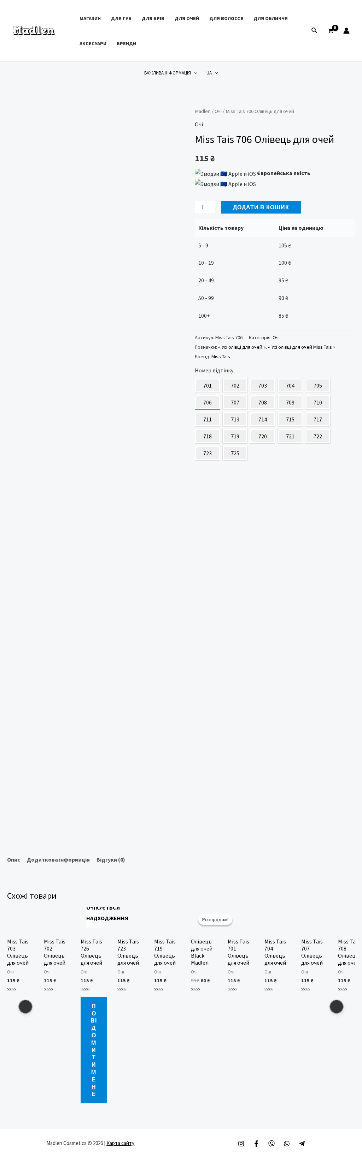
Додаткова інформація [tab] (58, 859)
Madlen (203, 111)
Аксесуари (93, 43)
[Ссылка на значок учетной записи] (346, 31)
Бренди (126, 43)
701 (207, 385)
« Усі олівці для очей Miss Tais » (301, 347)
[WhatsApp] (287, 1143)
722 (318, 436)
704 (290, 385)
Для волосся (226, 18)
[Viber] (271, 1143)
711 (207, 419)
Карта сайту (120, 1143)
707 (235, 402)
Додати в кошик (261, 207)
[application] (194, 73)
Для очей (187, 18)
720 (262, 436)
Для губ (121, 18)
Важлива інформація (167, 73)
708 (262, 402)
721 (290, 436)
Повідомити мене (93, 1049)
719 (235, 436)
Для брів (153, 18)
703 (262, 385)
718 (207, 436)
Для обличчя (270, 18)
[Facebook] (256, 1143)
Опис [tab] (13, 859)
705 (318, 385)
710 (318, 402)
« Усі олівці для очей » (241, 347)
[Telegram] (302, 1143)
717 (318, 419)
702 (235, 385)
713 (235, 419)
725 (235, 453)
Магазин (90, 18)
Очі (218, 111)
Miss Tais (220, 356)
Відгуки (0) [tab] (111, 859)
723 (207, 453)
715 (290, 419)
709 (290, 402)
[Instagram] (241, 1143)
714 (262, 419)
